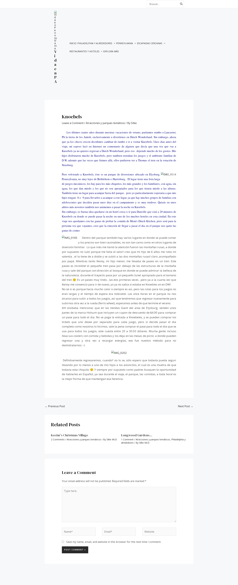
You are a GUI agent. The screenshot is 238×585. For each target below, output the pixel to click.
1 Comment (127, 439)
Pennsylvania (124, 43)
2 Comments (58, 439)
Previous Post (55, 406)
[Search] (181, 3)
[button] (113, 43)
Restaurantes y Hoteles (84, 51)
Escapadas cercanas (149, 43)
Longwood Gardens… (136, 435)
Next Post (185, 406)
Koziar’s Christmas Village (69, 435)
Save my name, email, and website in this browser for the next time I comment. (113, 542)
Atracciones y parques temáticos (105, 123)
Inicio (72, 43)
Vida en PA (55, 66)
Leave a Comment (73, 123)
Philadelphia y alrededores (94, 43)
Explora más (111, 51)
